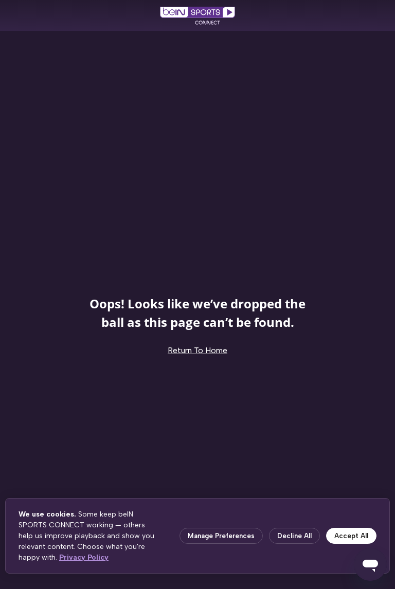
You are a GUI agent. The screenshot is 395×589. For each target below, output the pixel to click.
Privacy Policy (84, 557)
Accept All (351, 536)
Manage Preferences (221, 536)
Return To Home (197, 350)
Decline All (294, 536)
